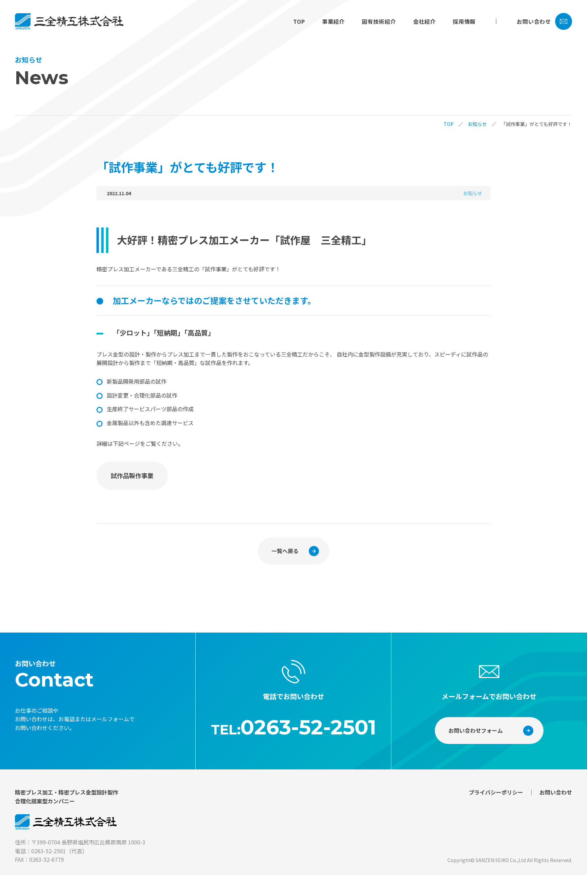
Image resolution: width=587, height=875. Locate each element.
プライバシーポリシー (496, 792)
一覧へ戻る (285, 551)
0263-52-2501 (308, 727)
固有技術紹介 (379, 21)
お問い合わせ (534, 21)
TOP (299, 21)
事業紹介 (333, 21)
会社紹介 (424, 21)
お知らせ (477, 124)
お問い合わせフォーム (475, 730)
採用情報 (464, 21)
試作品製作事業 (132, 475)
